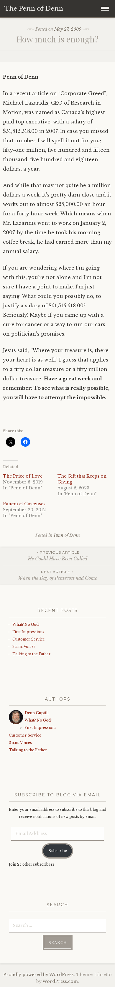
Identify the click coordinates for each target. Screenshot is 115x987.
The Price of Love (22, 476)
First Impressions (28, 632)
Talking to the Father (31, 654)
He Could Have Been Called (58, 556)
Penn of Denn (67, 535)
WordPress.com (60, 981)
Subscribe (57, 851)
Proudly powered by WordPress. (39, 974)
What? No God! (26, 624)
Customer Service (28, 639)
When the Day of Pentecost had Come (57, 575)
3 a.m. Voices (23, 646)
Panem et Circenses (24, 503)
